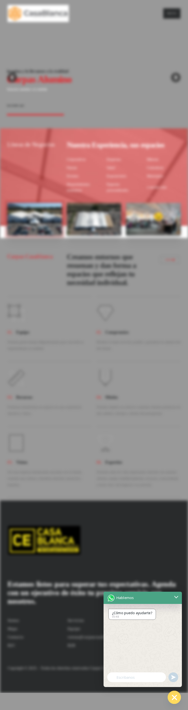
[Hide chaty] (174, 697)
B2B (71, 645)
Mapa (13, 628)
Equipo (74, 628)
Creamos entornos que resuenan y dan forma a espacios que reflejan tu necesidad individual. (101, 269)
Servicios (76, 620)
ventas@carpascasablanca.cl (93, 637)
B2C (11, 645)
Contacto (16, 637)
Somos (13, 620)
